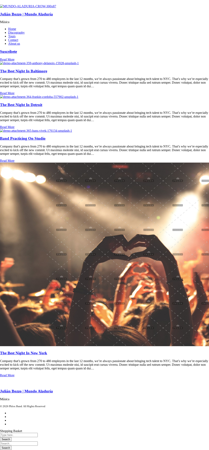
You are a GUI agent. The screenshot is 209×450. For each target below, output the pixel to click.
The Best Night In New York (23, 353)
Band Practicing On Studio (23, 138)
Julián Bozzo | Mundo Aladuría (26, 14)
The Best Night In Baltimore (23, 71)
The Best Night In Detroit (21, 105)
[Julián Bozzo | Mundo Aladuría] (28, 6)
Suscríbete (8, 51)
